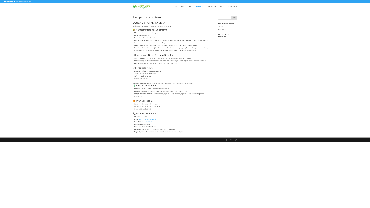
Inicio (176, 6)
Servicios (191, 6)
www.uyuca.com (147, 122)
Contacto (222, 6)
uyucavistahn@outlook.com (147, 119)
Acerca (183, 6)
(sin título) (221, 26)
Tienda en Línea (211, 6)
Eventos (198, 6)
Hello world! (222, 29)
